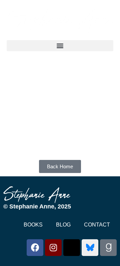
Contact (97, 225)
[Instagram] (53, 247)
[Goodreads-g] (108, 247)
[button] (60, 45)
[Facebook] (35, 247)
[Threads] (71, 247)
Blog (63, 225)
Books (33, 225)
